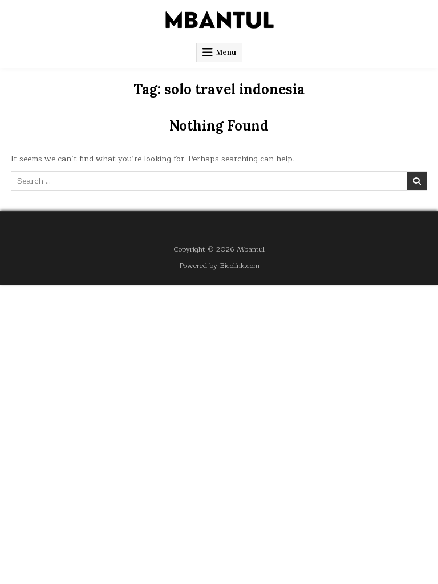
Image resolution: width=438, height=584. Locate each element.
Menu (226, 52)
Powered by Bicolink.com (219, 265)
